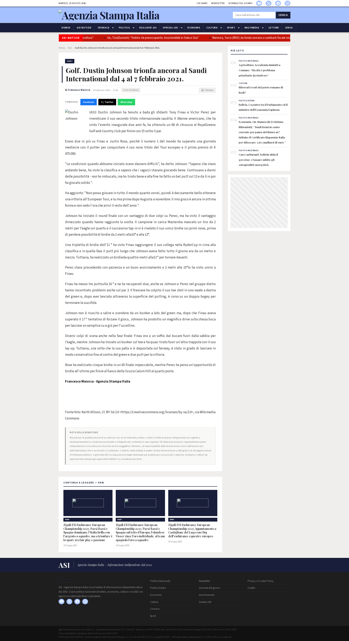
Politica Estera (158, 588)
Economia (193, 27)
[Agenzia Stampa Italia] (109, 15)
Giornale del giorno (240, 3)
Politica (124, 27)
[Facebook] (278, 3)
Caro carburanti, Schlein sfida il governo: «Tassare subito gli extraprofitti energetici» (258, 159)
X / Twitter (107, 102)
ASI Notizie (84, 27)
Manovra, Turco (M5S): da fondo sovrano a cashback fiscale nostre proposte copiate (257, 38)
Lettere (274, 27)
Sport (231, 27)
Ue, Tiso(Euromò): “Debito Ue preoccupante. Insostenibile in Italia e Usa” (145, 38)
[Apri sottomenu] (113, 27)
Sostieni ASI (205, 602)
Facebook (88, 102)
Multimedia (252, 27)
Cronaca (103, 27)
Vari (70, 48)
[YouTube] (259, 3)
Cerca (283, 15)
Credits (251, 588)
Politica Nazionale (160, 581)
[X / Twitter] (268, 3)
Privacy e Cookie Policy (260, 581)
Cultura (212, 27)
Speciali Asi (170, 27)
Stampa (209, 90)
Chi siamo (202, 3)
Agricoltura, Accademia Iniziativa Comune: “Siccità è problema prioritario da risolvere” (259, 70)
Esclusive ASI (148, 27)
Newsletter (218, 3)
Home (62, 48)
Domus (66, 27)
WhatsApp (126, 102)
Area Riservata (206, 595)
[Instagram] (287, 3)
